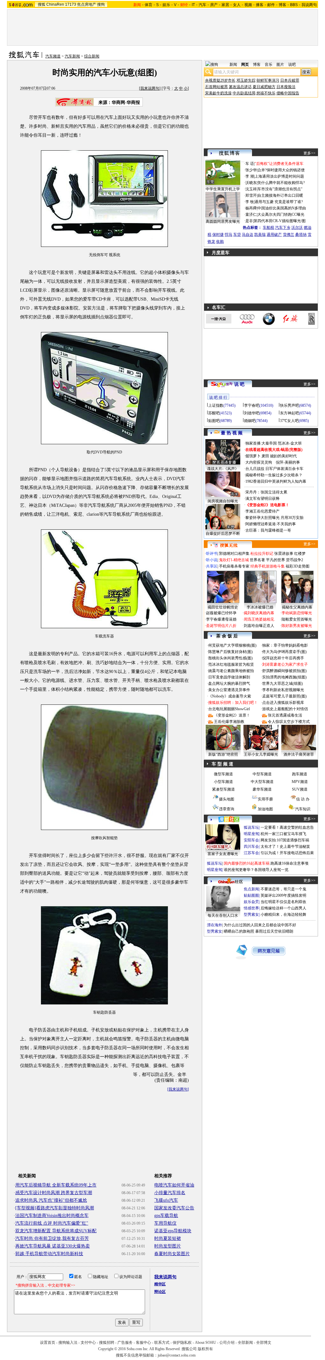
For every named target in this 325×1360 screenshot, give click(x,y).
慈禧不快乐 (265, 93)
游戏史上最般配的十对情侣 (285, 709)
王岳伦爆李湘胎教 (229, 721)
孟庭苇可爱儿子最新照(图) (284, 696)
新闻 (233, 64)
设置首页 (47, 1342)
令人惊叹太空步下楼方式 (289, 721)
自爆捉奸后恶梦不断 (223, 533)
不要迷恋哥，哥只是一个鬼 (283, 889)
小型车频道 (223, 781)
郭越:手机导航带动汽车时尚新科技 (49, 1253)
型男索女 (251, 914)
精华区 (160, 1284)
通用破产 (274, 234)
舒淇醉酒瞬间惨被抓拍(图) (284, 671)
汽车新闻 (72, 56)
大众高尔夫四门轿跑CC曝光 (280, 214)
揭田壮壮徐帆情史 (223, 607)
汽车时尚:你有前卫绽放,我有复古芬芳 (52, 1238)
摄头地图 (226, 799)
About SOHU (205, 1342)
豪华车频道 (262, 789)
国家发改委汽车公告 (174, 1208)
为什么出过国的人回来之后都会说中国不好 (260, 925)
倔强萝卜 (253, 456)
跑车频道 (299, 774)
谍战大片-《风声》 (223, 468)
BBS (294, 5)
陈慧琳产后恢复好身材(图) (230, 651)
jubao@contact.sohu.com (177, 1355)
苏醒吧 (214, 413)
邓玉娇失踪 (245, 80)
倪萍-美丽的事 (288, 462)
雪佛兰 (288, 234)
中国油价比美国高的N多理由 (281, 208)
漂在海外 (214, 925)
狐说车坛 (251, 827)
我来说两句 (149, 88)
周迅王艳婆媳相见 (259, 619)
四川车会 (251, 846)
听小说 (211, 560)
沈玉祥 (251, 189)
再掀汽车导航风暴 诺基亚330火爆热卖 (52, 1246)
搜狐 (41, 4)
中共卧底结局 (244, 93)
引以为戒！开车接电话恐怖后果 (287, 853)
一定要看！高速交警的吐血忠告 (287, 827)
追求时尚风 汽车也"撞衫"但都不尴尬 (51, 1200)
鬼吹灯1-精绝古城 (234, 560)
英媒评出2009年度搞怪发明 (283, 895)
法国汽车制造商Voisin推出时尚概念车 (52, 1215)
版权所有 (205, 1349)
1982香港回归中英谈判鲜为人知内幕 (275, 481)
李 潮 (249, 176)
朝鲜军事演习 (267, 80)
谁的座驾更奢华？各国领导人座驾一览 (256, 869)
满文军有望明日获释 (262, 498)
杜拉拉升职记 (261, 553)
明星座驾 (251, 834)
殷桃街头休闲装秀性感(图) (230, 658)
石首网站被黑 (216, 87)
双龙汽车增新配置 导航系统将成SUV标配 (55, 1230)
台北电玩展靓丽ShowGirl (229, 709)
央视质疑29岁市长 (220, 80)
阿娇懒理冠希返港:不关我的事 (270, 524)
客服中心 (143, 1342)
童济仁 (251, 214)
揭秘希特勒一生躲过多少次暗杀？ (273, 475)
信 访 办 (302, 799)
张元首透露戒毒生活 (285, 715)
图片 (280, 64)
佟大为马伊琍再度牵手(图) (284, 651)
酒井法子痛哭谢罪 (298, 754)
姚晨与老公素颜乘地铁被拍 (231, 671)
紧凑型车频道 (223, 789)
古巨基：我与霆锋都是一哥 (268, 530)
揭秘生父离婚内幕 (297, 607)
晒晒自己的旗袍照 (239, 931)
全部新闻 (245, 1342)
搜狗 (101, 4)
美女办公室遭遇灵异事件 (229, 690)
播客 (259, 5)
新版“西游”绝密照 (223, 754)
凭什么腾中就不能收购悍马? (281, 182)
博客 (282, 5)
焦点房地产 (86, 4)
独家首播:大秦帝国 (261, 443)
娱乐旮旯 (251, 902)
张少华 (251, 170)
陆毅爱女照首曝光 (297, 619)
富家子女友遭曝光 (223, 854)
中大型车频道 (262, 781)
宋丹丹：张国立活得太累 (266, 492)
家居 (225, 5)
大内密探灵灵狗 (258, 462)
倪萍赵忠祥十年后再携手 (283, 658)
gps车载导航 (166, 1215)
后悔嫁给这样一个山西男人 (283, 908)
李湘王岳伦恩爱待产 (262, 511)
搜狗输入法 (67, 1342)
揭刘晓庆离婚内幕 (259, 613)
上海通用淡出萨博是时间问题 (279, 176)
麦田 (265, 456)
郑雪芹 (251, 195)
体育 (148, 5)
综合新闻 (91, 56)
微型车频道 (223, 774)
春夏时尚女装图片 (172, 1253)
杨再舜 (251, 208)
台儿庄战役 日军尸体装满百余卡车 (274, 468)
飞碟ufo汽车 (166, 1200)
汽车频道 (53, 56)
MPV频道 (300, 781)
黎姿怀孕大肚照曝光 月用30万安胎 (274, 517)
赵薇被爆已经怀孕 (221, 613)
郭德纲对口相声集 (234, 553)
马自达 (247, 234)
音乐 (268, 64)
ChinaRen (55, 4)
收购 (220, 241)
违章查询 (226, 809)
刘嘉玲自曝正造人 (259, 625)
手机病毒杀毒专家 (234, 566)
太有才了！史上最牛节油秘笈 (285, 846)
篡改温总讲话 (240, 87)
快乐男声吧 (289, 405)
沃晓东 (251, 182)
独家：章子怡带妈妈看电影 (285, 645)
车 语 (249, 163)
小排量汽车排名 (169, 1192)
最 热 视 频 (231, 433)
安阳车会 (251, 840)
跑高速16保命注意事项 (289, 863)
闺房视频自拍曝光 (223, 501)
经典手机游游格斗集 (267, 566)
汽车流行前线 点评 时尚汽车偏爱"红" (51, 1223)
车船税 (268, 227)
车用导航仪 (165, 1223)
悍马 (228, 234)
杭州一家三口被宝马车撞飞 (283, 834)
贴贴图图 (251, 895)
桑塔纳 (301, 234)
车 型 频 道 (222, 764)
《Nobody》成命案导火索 (229, 696)
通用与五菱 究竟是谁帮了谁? (279, 202)
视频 (248, 5)
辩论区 (160, 1291)
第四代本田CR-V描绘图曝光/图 (280, 221)
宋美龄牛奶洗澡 (218, 93)
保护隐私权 (182, 1342)
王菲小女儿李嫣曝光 (261, 754)
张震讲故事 (283, 553)
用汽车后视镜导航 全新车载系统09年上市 (55, 1185)
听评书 (211, 553)
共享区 (211, 566)
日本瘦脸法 (285, 87)
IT (193, 5)
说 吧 (239, 384)
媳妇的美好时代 (283, 456)
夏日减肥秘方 (264, 87)
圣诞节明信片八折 (221, 625)
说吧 (292, 64)
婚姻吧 (249, 420)
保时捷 (218, 234)
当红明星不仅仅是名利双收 (283, 902)
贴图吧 (214, 420)
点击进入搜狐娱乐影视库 (283, 702)
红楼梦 (300, 553)
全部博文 (263, 1342)
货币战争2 (294, 560)
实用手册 (265, 799)
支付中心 (88, 1342)
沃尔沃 (297, 227)
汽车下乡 (282, 227)
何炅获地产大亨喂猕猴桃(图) (232, 645)
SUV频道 (300, 789)
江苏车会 (251, 853)
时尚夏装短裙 (167, 1238)
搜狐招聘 (106, 1342)
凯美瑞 (260, 234)
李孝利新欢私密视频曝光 (283, 690)
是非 (249, 221)
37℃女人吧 (289, 420)
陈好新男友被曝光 (297, 625)
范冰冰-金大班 (290, 443)
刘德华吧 (251, 413)
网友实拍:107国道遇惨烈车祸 (285, 840)
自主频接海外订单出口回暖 (280, 195)
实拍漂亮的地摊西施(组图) (284, 677)
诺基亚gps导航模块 (172, 1230)
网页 (245, 64)
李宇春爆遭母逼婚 (221, 619)
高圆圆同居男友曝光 (223, 221)
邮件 (271, 5)
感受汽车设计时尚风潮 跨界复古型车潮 (53, 1192)
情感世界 (251, 908)
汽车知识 (302, 809)
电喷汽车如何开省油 (174, 1185)
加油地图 (265, 809)
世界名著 (257, 560)
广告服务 (125, 1342)
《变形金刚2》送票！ (232, 715)
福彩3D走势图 (297, 566)
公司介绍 (227, 1342)
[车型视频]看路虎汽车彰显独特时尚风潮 (54, 1208)
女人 (237, 5)
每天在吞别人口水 (223, 915)
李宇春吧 (251, 405)
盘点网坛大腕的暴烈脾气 (229, 683)
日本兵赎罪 (289, 80)
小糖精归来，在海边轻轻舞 (283, 914)
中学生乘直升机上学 (223, 189)
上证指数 (215, 405)
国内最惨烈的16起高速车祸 (246, 863)
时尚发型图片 (167, 1246)
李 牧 (249, 202)
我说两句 (309, 5)
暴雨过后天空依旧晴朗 (274, 931)
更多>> (309, 153)
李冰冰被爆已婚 (260, 607)
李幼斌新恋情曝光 (297, 613)
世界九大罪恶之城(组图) (282, 683)
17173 (70, 4)
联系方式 (161, 1342)
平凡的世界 (275, 560)
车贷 (237, 234)
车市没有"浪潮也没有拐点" (279, 189)
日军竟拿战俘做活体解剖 (229, 677)
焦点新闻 (251, 889)
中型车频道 (262, 774)
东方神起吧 (289, 413)
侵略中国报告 (287, 93)
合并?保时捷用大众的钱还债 (281, 170)
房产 (214, 5)
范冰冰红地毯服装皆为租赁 (231, 664)
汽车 (202, 5)
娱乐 (166, 5)
